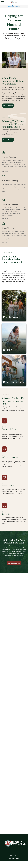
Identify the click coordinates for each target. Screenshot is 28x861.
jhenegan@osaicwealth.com (14, 850)
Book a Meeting (7, 140)
